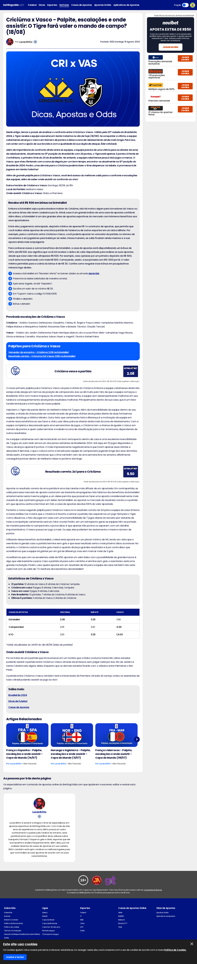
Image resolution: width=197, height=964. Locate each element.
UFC (82, 927)
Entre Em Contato (11, 920)
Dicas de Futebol (17, 701)
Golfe (82, 930)
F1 (80, 916)
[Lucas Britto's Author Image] (39, 803)
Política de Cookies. (175, 950)
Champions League (50, 934)
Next (137, 739)
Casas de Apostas (81, 5)
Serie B (44, 916)
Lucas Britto (25, 41)
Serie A (44, 912)
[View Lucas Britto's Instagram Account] (35, 42)
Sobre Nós (8, 912)
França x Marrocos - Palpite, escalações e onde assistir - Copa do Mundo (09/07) (113, 753)
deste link (93, 273)
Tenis (82, 923)
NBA (82, 920)
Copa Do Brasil (48, 920)
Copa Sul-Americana (51, 927)
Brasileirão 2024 (17, 695)
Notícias (64, 5)
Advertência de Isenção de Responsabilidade (174, 15)
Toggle (185, 5)
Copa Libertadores (49, 923)
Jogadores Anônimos (153, 890)
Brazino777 (122, 923)
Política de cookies (11, 927)
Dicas (42, 5)
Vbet (120, 927)
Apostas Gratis (162, 912)
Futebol (32, 5)
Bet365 (121, 916)
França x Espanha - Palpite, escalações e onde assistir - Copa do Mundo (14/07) (24, 753)
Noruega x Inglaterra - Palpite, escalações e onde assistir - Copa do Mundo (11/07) (71, 753)
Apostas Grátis (102, 5)
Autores (7, 916)
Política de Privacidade (13, 923)
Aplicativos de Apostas (126, 5)
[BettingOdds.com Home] (13, 5)
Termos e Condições (12, 930)
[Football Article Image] (27, 735)
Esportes (52, 5)
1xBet (120, 912)
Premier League (48, 930)
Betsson (121, 920)
